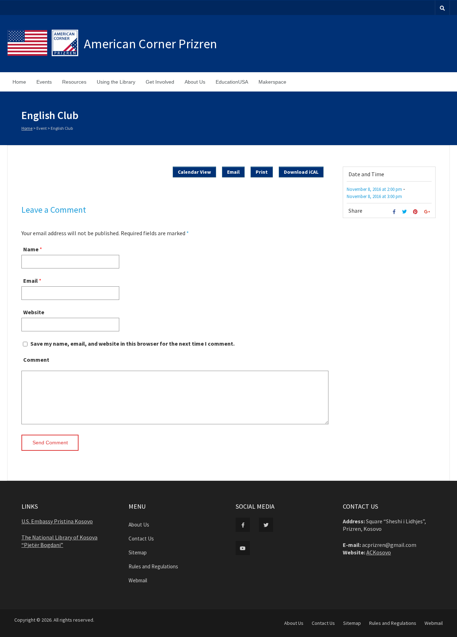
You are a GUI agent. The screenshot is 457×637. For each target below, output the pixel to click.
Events (44, 82)
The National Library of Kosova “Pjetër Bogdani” (59, 541)
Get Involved (160, 82)
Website (33, 312)
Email (30, 280)
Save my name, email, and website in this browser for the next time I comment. (132, 343)
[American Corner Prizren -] (45, 43)
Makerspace (272, 82)
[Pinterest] (416, 212)
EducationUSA (232, 82)
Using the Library (116, 82)
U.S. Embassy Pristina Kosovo (57, 521)
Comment (36, 359)
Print (262, 172)
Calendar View (194, 172)
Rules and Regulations (153, 566)
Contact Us (141, 538)
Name (31, 249)
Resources (74, 82)
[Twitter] (405, 212)
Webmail (138, 580)
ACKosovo (378, 552)
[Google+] (428, 212)
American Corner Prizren (150, 44)
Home (19, 82)
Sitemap (138, 552)
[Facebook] (395, 212)
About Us (195, 82)
